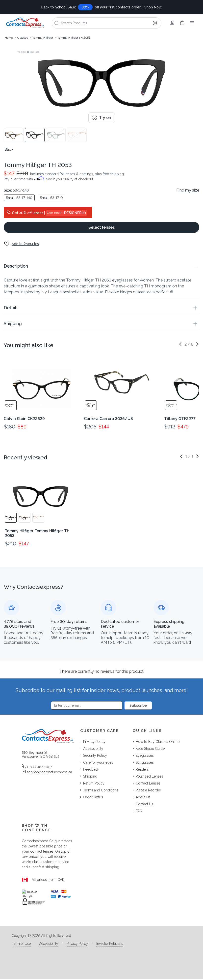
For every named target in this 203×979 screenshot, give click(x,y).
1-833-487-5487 (39, 767)
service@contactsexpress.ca (49, 772)
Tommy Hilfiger (42, 37)
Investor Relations (109, 944)
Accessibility (48, 944)
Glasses (22, 37)
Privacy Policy (77, 944)
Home (9, 37)
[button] (101, 266)
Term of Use (21, 944)
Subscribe (138, 705)
